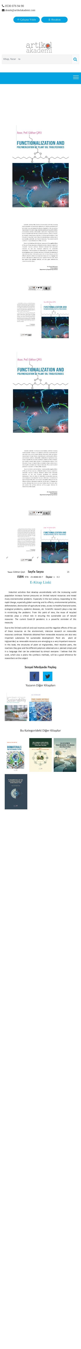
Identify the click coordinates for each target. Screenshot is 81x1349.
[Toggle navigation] (76, 77)
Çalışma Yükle (28, 19)
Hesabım (56, 19)
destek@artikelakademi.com (20, 10)
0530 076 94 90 (14, 6)
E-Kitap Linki (40, 582)
